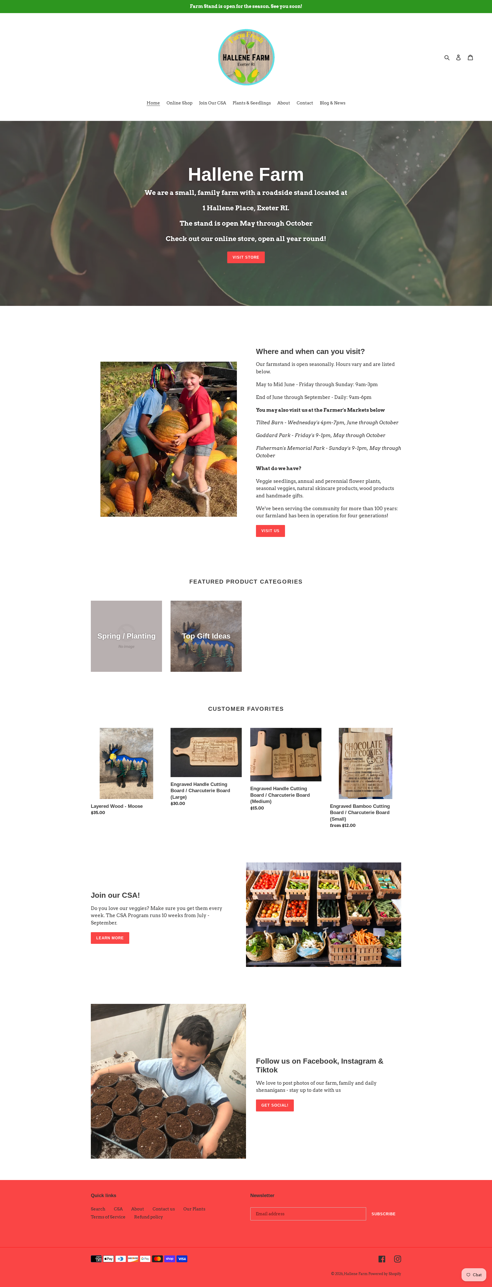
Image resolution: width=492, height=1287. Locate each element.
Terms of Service (108, 1217)
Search (98, 1209)
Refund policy (148, 1217)
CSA (118, 1209)
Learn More (110, 938)
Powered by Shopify (384, 1274)
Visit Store (246, 257)
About (137, 1209)
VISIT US (270, 531)
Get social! (274, 1105)
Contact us (164, 1209)
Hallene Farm (356, 1274)
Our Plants (194, 1209)
